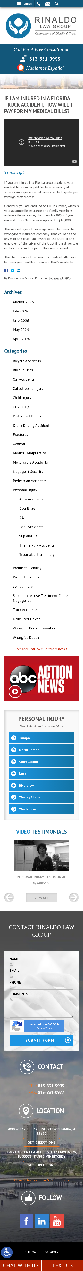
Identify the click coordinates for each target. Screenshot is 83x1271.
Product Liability (26, 577)
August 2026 (23, 302)
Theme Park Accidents (37, 545)
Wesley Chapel (30, 797)
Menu (27, 3)
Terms (49, 1028)
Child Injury (22, 397)
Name (14, 959)
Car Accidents (24, 379)
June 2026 (21, 320)
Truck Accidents (25, 609)
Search (57, 3)
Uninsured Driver (26, 618)
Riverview (26, 785)
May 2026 (21, 329)
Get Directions (41, 1142)
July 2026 (20, 311)
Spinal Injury (23, 586)
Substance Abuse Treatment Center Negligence (41, 598)
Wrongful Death (26, 637)
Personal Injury (25, 489)
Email (48, 3)
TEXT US (62, 1265)
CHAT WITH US (21, 1265)
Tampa (24, 738)
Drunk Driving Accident (31, 425)
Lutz (22, 773)
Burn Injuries (23, 370)
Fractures (20, 434)
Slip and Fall (29, 535)
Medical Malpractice (29, 453)
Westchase (27, 809)
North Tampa (29, 750)
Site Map (31, 1252)
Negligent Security (28, 471)
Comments (19, 994)
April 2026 (21, 338)
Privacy (40, 1028)
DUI (22, 517)
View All (41, 898)
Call (39, 3)
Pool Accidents (31, 526)
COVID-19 (21, 406)
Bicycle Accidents (27, 360)
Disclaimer (50, 1252)
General (19, 443)
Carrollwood (28, 761)
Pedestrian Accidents (30, 480)
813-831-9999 (44, 59)
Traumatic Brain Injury (36, 554)
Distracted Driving (27, 416)
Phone (15, 982)
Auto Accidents (31, 499)
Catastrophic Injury (28, 388)
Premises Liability (27, 567)
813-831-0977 (51, 1092)
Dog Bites (27, 508)
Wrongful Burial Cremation (34, 628)
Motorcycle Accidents (30, 462)
